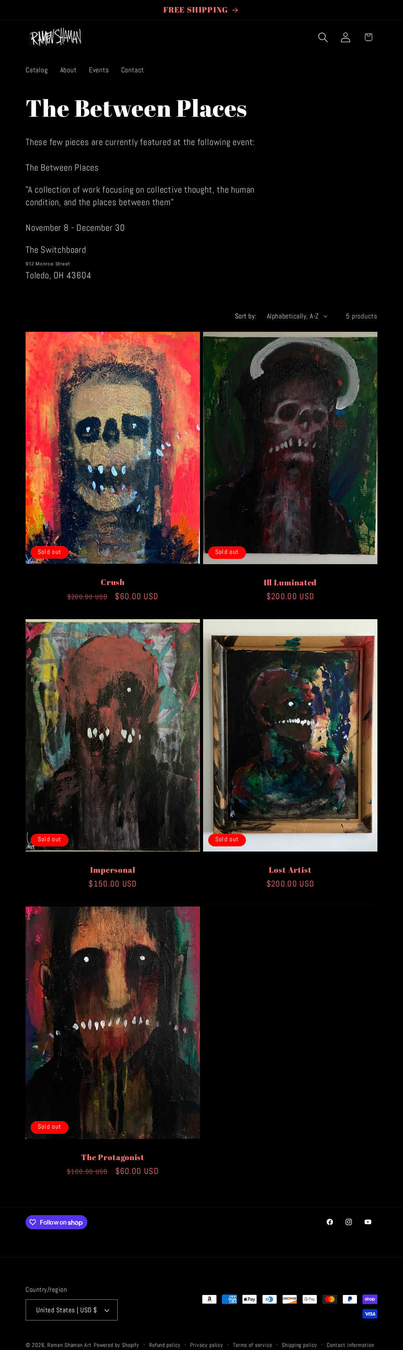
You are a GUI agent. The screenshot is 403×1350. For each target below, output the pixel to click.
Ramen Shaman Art (69, 1344)
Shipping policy (299, 1344)
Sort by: (246, 315)
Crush (113, 582)
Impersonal (112, 870)
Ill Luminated (290, 582)
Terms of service (252, 1344)
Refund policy (165, 1344)
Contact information (350, 1344)
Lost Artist (290, 870)
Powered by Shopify (116, 1344)
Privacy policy (206, 1344)
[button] (323, 37)
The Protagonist (113, 1157)
